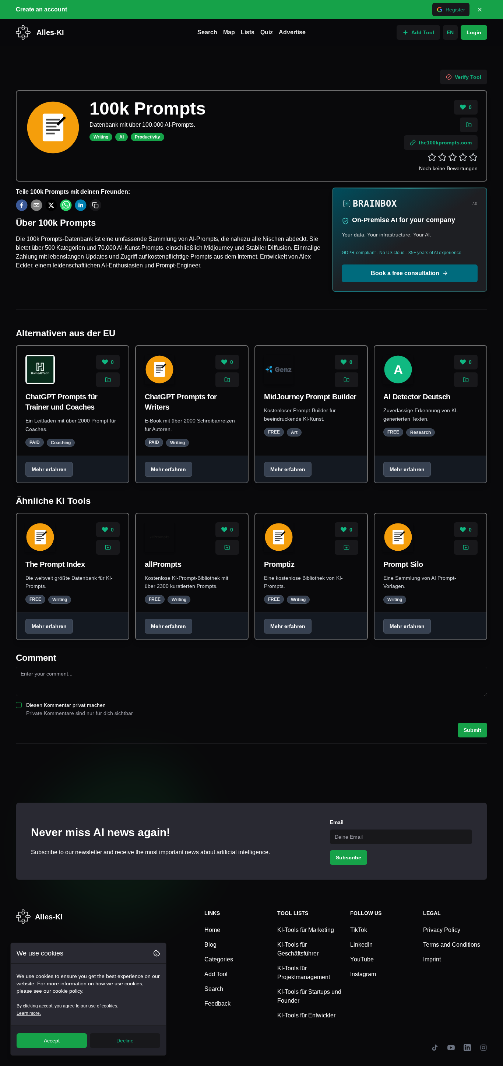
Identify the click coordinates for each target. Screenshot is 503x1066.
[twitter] (51, 205)
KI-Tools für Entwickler (306, 1015)
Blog (210, 944)
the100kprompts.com (445, 142)
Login (474, 32)
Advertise (292, 32)
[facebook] (22, 205)
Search (207, 32)
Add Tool (422, 32)
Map (229, 32)
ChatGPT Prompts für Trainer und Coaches (61, 402)
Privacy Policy (441, 930)
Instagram (363, 974)
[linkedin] (81, 205)
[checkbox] (19, 705)
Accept (52, 1041)
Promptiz (279, 564)
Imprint (432, 959)
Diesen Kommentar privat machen (66, 705)
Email (337, 822)
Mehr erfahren (49, 469)
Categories (218, 959)
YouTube (362, 959)
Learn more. (29, 1013)
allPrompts (163, 564)
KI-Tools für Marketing (305, 930)
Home (212, 930)
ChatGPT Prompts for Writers (181, 402)
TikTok (358, 930)
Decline (125, 1041)
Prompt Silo (403, 564)
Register (455, 10)
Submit (472, 730)
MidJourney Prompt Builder (310, 397)
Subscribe (348, 857)
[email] (36, 205)
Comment (36, 658)
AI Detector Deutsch (416, 397)
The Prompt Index (55, 564)
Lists (247, 32)
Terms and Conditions (451, 944)
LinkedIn (361, 944)
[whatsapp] (66, 205)
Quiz (266, 32)
